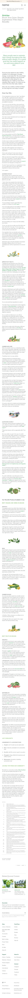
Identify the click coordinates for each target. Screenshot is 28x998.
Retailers (4, 965)
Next (23, 865)
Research (15, 396)
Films (15, 935)
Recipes (16, 932)
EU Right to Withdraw (6, 993)
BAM (5, 982)
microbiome (7, 280)
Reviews (16, 937)
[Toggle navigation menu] (25, 5)
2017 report (16, 204)
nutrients (7, 297)
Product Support (6, 962)
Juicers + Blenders (6, 926)
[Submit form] (25, 913)
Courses (4, 936)
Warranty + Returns (6, 959)
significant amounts (10, 560)
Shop (3, 924)
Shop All (4, 950)
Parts (3, 944)
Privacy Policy (16, 982)
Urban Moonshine (12, 306)
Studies (10, 480)
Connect (16, 964)
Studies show (17, 383)
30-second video (18, 668)
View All (16, 940)
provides (20, 235)
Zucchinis (15, 601)
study (19, 389)
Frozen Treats (5, 941)
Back (18, 865)
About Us (16, 954)
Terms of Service (17, 915)
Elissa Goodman (21, 769)
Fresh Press (17, 924)
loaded (9, 650)
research (24, 161)
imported (11, 642)
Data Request (16, 985)
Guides (15, 926)
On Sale (4, 947)
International (5, 968)
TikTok (15, 974)
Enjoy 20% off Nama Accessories (13, 1)
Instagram (16, 966)
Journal (4, 8)
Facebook (16, 972)
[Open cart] (21, 5)
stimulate (23, 294)
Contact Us (4, 973)
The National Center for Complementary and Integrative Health (14, 464)
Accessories (4, 933)
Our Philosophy (17, 957)
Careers (4, 970)
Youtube (16, 969)
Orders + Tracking (6, 957)
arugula (22, 511)
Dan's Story (16, 959)
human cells (10, 286)
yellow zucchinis (18, 606)
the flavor (19, 327)
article (5, 362)
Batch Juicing (5, 939)
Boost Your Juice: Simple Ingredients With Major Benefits (15, 9)
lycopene (14, 697)
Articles (16, 929)
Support (4, 954)
